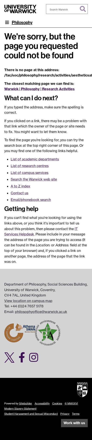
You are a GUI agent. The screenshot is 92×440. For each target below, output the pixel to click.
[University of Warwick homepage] (20, 9)
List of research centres (30, 166)
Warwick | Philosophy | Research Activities (39, 89)
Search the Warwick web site (34, 179)
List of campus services (29, 173)
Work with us (74, 423)
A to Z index (20, 186)
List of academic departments (35, 159)
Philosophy (22, 22)
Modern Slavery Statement (20, 408)
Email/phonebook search (31, 200)
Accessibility (42, 403)
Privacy (64, 413)
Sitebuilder (25, 403)
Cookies (57, 403)
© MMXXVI (71, 403)
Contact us (19, 193)
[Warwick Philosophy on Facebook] (23, 360)
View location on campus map (28, 301)
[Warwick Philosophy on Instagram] (35, 360)
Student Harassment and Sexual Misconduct (31, 413)
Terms (75, 413)
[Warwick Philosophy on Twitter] (11, 360)
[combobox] (67, 9)
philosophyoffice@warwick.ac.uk (41, 312)
